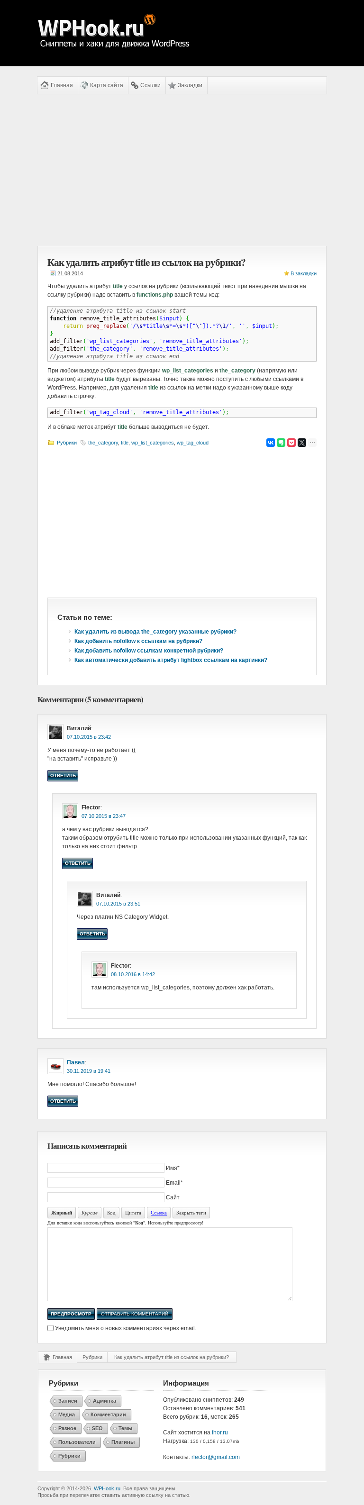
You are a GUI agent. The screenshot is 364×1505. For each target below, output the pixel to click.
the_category (103, 442)
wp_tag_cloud (193, 442)
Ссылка (159, 1212)
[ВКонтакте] (270, 442)
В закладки (304, 273)
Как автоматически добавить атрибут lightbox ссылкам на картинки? (170, 660)
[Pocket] (291, 442)
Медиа (66, 1414)
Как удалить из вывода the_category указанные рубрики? (155, 631)
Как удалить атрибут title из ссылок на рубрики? (171, 1357)
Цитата (133, 1212)
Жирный (61, 1212)
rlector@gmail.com (215, 1457)
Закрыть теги (191, 1212)
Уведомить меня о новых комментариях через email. (125, 1328)
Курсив (90, 1212)
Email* (174, 1182)
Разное (67, 1428)
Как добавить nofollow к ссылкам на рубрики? (138, 641)
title (124, 442)
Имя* (173, 1168)
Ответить (63, 775)
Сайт (173, 1197)
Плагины (123, 1442)
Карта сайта (106, 85)
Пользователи (77, 1442)
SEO (97, 1428)
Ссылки (150, 85)
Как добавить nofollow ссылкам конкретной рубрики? (148, 650)
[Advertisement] (182, 170)
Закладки (190, 85)
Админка (104, 1401)
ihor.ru (220, 1432)
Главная (62, 85)
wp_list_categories (152, 442)
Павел (76, 1062)
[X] (302, 442)
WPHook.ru (107, 1488)
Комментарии (108, 1414)
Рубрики (67, 442)
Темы (125, 1428)
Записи (67, 1401)
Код (111, 1212)
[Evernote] (281, 442)
